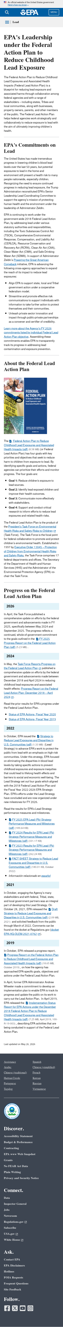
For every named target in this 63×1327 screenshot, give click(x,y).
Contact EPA (12, 1259)
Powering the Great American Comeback (26, 262)
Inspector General (15, 1204)
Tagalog (8, 1089)
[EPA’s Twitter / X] (15, 1308)
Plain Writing (12, 1172)
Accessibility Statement (18, 1136)
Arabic (7, 1067)
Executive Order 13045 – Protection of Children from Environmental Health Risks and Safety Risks (30, 551)
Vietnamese (39, 1089)
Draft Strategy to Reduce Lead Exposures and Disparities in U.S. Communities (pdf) (31, 913)
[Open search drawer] (7, 12)
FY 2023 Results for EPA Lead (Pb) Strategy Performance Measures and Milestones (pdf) (31, 850)
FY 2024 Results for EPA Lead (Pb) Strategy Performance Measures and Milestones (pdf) (31, 837)
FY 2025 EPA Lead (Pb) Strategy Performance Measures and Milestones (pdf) (32, 824)
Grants (8, 1160)
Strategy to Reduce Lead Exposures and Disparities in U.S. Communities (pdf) (28, 741)
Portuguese (10, 1083)
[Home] (29, 12)
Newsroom (10, 1216)
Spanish (37, 1062)
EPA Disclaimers (14, 1265)
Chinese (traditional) (15, 1073)
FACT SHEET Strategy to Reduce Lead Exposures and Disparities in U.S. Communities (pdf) (33, 863)
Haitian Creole (12, 1078)
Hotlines (9, 1271)
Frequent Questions (16, 1283)
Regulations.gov (14, 1222)
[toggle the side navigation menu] (7, 22)
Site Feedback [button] (12, 1289)
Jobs (7, 1210)
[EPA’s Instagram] (30, 1308)
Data (7, 1198)
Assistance (10, 1062)
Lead (16, 22)
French (36, 1073)
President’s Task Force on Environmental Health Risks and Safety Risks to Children (30, 529)
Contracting (11, 1148)
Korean (37, 1078)
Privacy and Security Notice (21, 1178)
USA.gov (9, 1234)
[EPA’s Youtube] (22, 1308)
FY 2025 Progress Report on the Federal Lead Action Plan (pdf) (30, 643)
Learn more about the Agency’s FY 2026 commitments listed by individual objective (31, 333)
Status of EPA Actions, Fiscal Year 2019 (32, 719)
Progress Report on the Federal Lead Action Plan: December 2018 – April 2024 (31, 693)
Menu (54, 12)
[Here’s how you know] (31, 4)
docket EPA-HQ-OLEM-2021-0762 (31, 932)
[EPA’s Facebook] (7, 1308)
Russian (37, 1083)
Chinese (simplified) (44, 1067)
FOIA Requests (13, 1277)
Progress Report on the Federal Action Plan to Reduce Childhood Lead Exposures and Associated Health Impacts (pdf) (31, 959)
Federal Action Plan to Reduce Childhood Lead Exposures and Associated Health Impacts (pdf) (29, 445)
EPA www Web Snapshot (19, 1154)
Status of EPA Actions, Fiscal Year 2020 (32, 714)
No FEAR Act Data (16, 1166)
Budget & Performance (18, 1142)
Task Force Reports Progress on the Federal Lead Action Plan (29, 666)
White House (12, 1240)
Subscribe (10, 1228)
